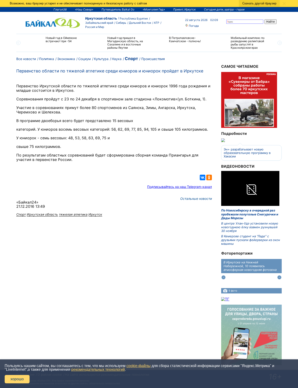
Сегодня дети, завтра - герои (224, 9)
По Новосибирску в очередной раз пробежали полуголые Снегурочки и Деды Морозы (249, 214)
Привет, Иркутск (184, 9)
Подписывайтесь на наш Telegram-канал (179, 187)
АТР (156, 22)
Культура (101, 59)
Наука (117, 59)
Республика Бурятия (134, 18)
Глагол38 (60, 9)
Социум (84, 59)
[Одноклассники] (209, 177)
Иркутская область (101, 18)
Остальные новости (196, 199)
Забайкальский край (99, 22)
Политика (46, 59)
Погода (193, 25)
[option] (56, 41)
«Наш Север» (84, 9)
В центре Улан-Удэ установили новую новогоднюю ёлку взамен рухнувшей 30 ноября (249, 227)
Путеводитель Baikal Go (118, 9)
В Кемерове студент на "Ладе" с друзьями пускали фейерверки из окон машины (250, 240)
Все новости (26, 59)
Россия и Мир (94, 27)
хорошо (17, 379)
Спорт (131, 58)
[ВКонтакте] (202, 177)
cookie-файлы (138, 366)
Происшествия (153, 59)
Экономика (66, 59)
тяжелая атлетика (73, 214)
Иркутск (95, 214)
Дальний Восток (140, 22)
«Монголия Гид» (154, 9)
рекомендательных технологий (98, 369)
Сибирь (121, 22)
